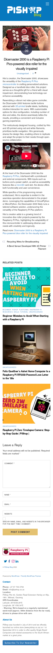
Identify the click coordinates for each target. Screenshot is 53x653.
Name (7, 495)
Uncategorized (23, 73)
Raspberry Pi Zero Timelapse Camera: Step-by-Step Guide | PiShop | (26, 431)
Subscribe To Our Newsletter (21, 642)
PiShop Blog (8, 567)
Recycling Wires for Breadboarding (23, 241)
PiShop (15, 310)
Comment (9, 463)
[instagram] (12, 559)
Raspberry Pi (36, 310)
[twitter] (4, 559)
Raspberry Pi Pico (11, 176)
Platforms (24, 310)
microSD (20, 184)
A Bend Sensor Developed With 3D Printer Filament (26, 247)
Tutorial (24, 312)
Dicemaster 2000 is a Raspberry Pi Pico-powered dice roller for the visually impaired (26, 64)
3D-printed (20, 106)
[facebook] (8, 559)
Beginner (7, 310)
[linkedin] (15, 559)
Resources (8, 312)
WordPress (15, 576)
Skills (16, 312)
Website (8, 514)
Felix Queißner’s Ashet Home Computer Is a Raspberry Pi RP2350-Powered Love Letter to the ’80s (26, 374)
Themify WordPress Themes (31, 576)
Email (7, 504)
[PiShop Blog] (24, 10)
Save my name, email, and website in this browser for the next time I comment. (26, 522)
